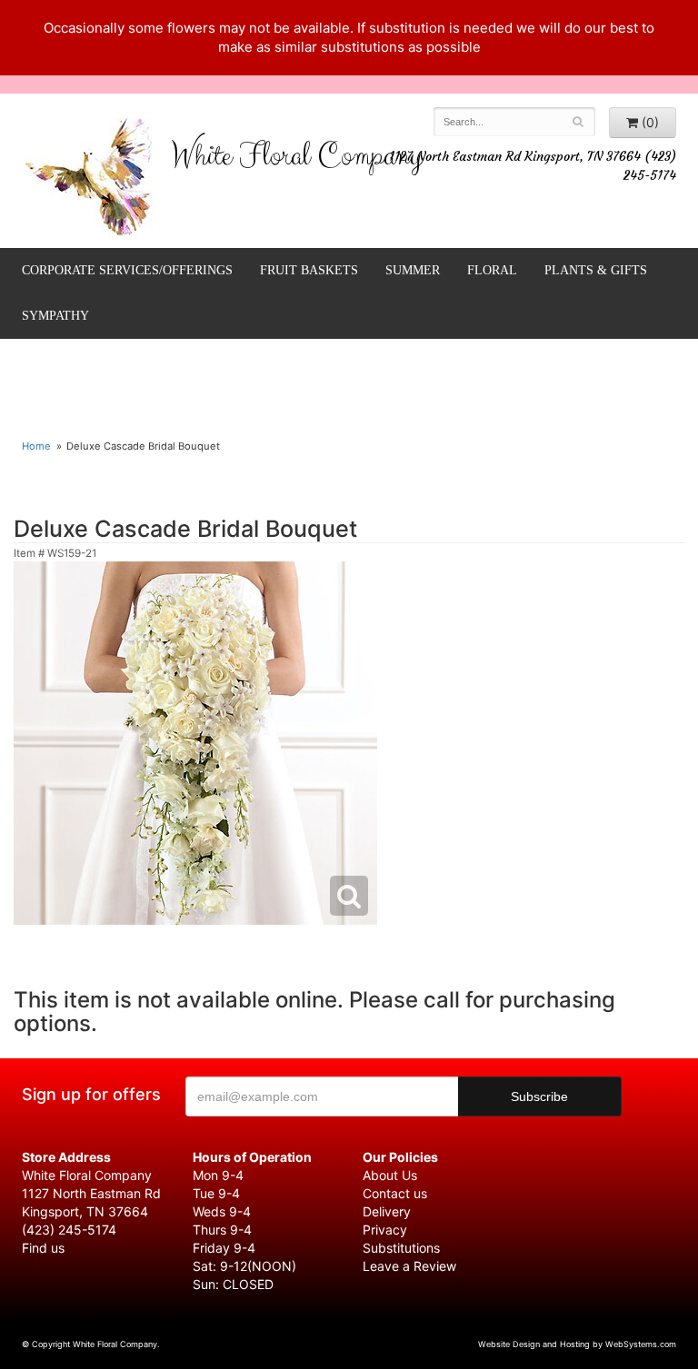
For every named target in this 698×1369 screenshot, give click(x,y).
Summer (412, 270)
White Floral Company (297, 160)
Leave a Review (409, 1266)
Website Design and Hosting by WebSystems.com (577, 1344)
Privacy (385, 1229)
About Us (390, 1175)
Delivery (387, 1211)
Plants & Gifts (595, 270)
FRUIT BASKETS (309, 270)
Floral (492, 270)
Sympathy (55, 315)
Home (36, 446)
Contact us (395, 1193)
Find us (43, 1247)
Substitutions (401, 1247)
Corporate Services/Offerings (127, 270)
